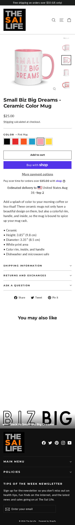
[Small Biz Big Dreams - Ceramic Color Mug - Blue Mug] (17, 390)
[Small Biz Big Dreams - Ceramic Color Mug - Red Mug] (9, 390)
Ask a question (16, 285)
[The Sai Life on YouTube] (70, 442)
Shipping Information (22, 265)
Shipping (8, 121)
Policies (12, 471)
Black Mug (6, 141)
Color (15, 134)
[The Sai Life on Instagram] (63, 442)
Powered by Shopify (47, 521)
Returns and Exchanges (24, 275)
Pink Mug (40, 141)
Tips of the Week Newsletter (33, 483)
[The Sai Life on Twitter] (50, 442)
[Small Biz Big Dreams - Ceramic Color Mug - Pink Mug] (21, 390)
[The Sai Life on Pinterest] (57, 442)
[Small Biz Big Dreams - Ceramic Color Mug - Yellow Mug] (24, 390)
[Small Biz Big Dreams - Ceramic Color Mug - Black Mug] (5, 390)
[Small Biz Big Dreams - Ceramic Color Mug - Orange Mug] (13, 390)
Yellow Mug (48, 141)
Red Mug (15, 141)
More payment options (37, 174)
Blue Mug (32, 141)
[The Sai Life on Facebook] (44, 442)
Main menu (13, 461)
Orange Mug (23, 141)
